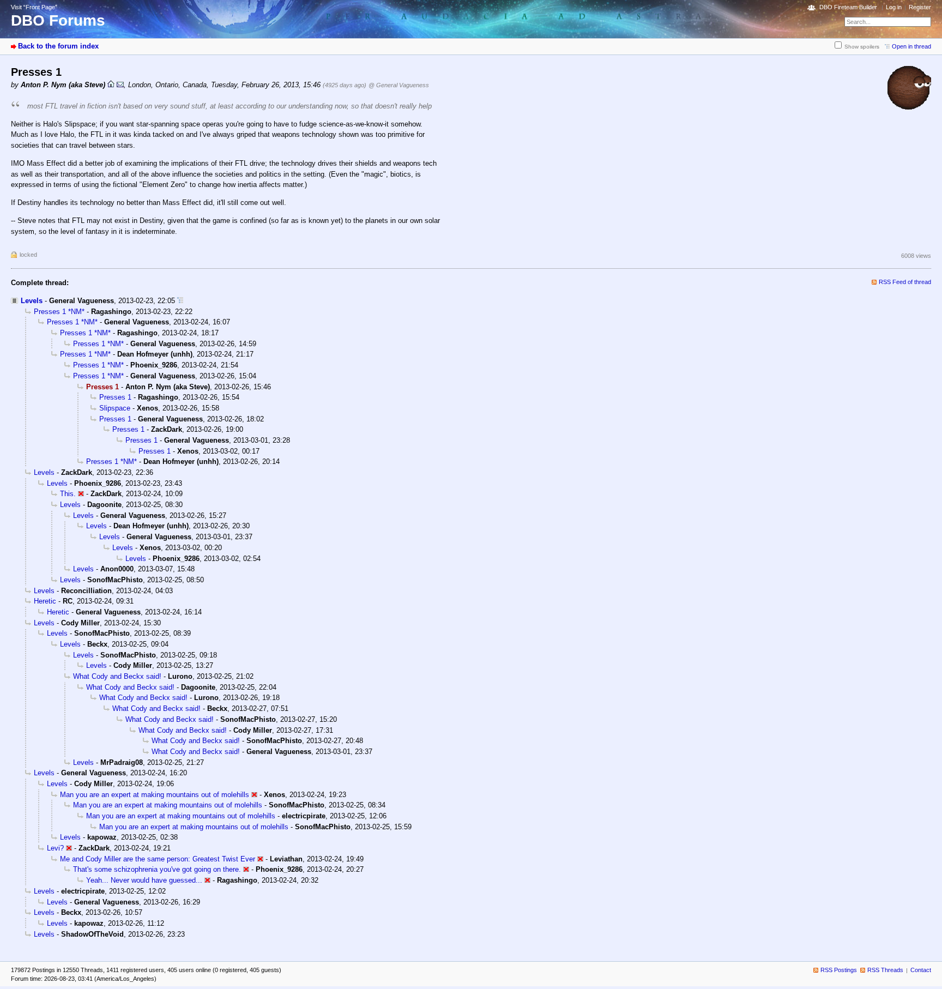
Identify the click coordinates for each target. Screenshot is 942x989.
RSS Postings (838, 970)
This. (68, 494)
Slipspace (114, 408)
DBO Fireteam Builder (848, 7)
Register (920, 7)
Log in (894, 7)
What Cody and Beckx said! (117, 676)
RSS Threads (885, 970)
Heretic (45, 601)
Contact (920, 970)
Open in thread (911, 46)
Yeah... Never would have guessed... (144, 880)
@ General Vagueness (399, 85)
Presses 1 (115, 397)
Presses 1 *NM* (59, 311)
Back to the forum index (58, 46)
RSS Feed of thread (905, 282)
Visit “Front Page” (34, 7)
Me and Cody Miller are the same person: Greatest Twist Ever (157, 859)
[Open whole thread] (180, 301)
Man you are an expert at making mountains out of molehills (154, 795)
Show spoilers (861, 47)
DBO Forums (58, 20)
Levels (32, 301)
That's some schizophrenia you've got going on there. (157, 869)
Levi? (55, 848)
